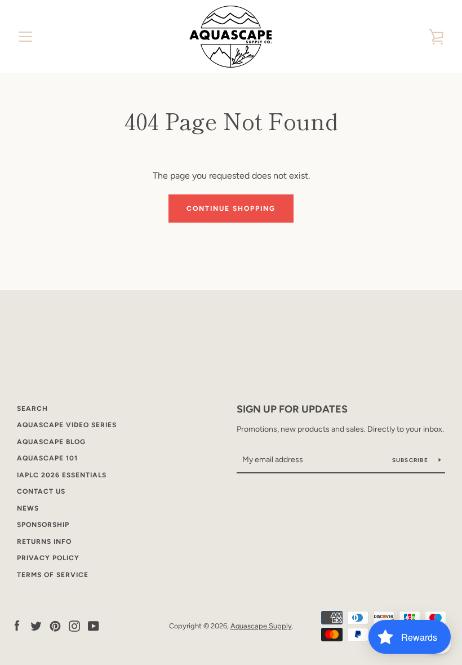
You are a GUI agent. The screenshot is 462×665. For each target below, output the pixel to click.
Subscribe (411, 460)
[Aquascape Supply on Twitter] (36, 625)
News (28, 508)
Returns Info (44, 542)
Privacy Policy (48, 558)
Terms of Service (52, 575)
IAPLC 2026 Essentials (61, 475)
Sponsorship (43, 525)
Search (32, 409)
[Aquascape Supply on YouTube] (93, 625)
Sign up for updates (292, 409)
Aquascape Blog (51, 442)
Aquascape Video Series (67, 425)
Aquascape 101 (47, 458)
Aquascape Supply (261, 626)
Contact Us (41, 491)
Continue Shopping (231, 208)
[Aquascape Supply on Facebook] (17, 625)
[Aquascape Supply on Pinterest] (55, 625)
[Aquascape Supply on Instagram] (74, 625)
